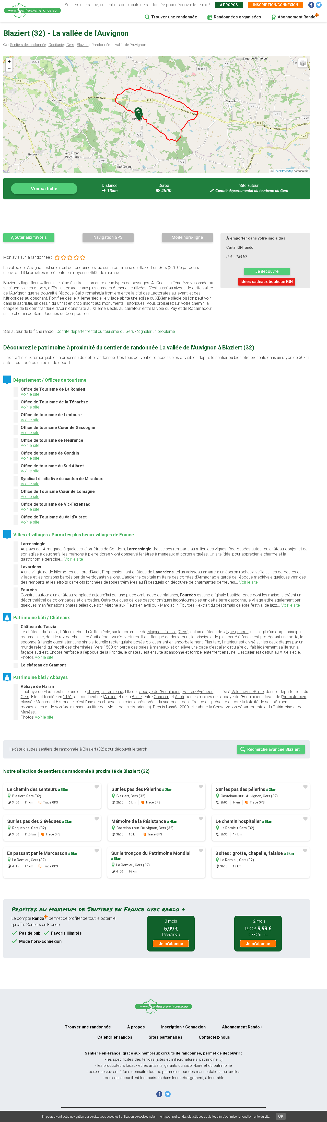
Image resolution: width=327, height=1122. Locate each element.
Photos (27, 657)
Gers (70, 45)
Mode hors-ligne (187, 237)
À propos (229, 5)
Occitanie (56, 45)
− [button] (9, 68)
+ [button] (9, 61)
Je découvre (266, 271)
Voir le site (30, 394)
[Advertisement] (156, 216)
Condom (161, 696)
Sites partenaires (165, 1037)
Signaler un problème (156, 331)
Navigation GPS (108, 237)
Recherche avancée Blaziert (273, 749)
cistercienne (112, 691)
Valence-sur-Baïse (247, 691)
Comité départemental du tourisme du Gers (251, 190)
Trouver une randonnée (174, 17)
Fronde (115, 652)
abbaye (93, 691)
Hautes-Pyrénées (198, 691)
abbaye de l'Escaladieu (159, 691)
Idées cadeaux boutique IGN (267, 281)
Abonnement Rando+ (242, 1027)
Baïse (137, 696)
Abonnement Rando (297, 17)
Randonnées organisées (237, 17)
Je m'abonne (171, 943)
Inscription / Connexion (183, 1027)
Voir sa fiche (44, 188)
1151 (67, 696)
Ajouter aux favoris (29, 237)
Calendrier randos (114, 1037)
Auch (179, 696)
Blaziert (83, 45)
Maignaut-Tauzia (162, 631)
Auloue (110, 696)
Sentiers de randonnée (28, 45)
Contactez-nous (214, 1037)
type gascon (237, 631)
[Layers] (302, 62)
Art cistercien (294, 696)
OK (281, 1116)
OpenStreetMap (283, 171)
